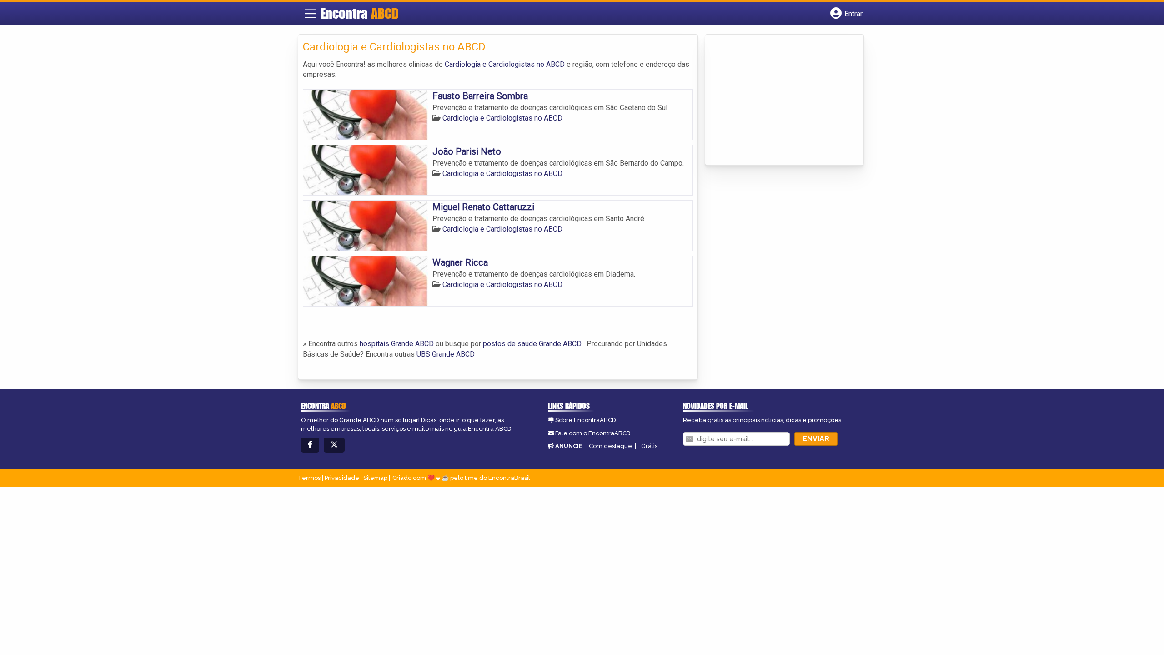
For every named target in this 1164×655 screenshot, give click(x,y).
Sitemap (375, 477)
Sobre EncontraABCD (585, 420)
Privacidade (342, 477)
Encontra (359, 13)
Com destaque (610, 446)
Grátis (649, 446)
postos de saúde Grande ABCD (532, 343)
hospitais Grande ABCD (397, 343)
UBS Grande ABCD (445, 354)
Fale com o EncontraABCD (593, 433)
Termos (309, 477)
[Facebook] (310, 445)
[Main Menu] (310, 14)
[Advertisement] (778, 100)
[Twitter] (334, 445)
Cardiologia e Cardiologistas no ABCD (505, 64)
